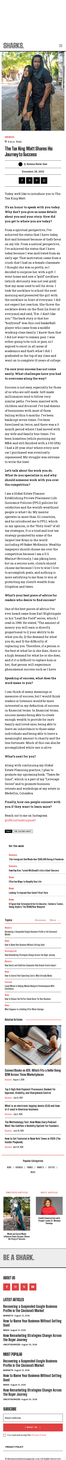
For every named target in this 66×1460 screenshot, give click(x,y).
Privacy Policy (38, 1435)
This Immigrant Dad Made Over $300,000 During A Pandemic (36, 859)
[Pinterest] (36, 180)
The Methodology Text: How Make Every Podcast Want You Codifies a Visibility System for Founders (32, 1123)
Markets (8, 928)
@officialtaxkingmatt (20, 820)
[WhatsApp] (44, 180)
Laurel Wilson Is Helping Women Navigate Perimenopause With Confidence (29, 987)
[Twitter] (29, 180)
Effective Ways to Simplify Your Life (25, 881)
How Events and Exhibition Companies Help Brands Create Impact (30, 965)
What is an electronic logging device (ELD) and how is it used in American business (32, 1107)
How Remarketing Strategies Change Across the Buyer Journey (30, 955)
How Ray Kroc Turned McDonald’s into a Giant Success (34, 870)
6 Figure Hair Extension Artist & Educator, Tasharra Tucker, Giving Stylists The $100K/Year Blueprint (36, 905)
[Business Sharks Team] (21, 164)
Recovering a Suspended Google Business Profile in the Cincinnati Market (31, 933)
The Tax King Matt (23, 831)
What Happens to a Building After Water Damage (24, 1009)
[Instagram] (15, 1287)
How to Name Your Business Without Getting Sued (25, 944)
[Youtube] (32, 1287)
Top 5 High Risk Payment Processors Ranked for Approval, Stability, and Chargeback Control (30, 1091)
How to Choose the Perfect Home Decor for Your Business (28, 999)
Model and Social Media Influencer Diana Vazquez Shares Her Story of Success (17, 1236)
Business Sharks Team (37, 164)
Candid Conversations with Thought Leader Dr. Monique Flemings (49, 1220)
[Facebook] (22, 180)
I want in (31, 1427)
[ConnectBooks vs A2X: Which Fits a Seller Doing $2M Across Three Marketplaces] (33, 1045)
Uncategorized (10, 951)
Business (9, 137)
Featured (8, 982)
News (11, 877)
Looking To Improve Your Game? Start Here (28, 892)
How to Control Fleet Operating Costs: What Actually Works (28, 975)
